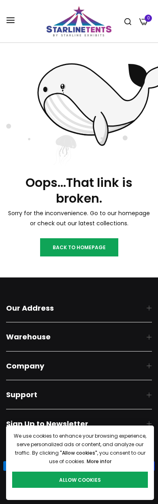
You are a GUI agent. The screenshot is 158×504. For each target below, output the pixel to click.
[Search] (127, 21)
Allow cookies (80, 479)
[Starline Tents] (79, 21)
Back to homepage (79, 247)
